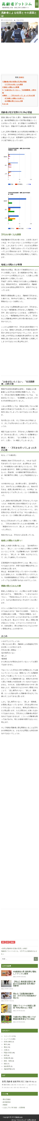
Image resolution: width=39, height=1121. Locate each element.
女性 (4, 1081)
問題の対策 (8, 1053)
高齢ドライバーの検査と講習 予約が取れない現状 (24, 1006)
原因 (3, 942)
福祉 (5, 1064)
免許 (18, 1087)
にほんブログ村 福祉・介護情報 (14, 1107)
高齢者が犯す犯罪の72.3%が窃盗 (14, 82)
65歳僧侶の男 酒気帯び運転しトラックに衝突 (24, 972)
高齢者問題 (20, 20)
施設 (30, 1085)
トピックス (8, 1036)
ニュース (7, 1039)
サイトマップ (21, 1120)
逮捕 (15, 1081)
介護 (5, 1050)
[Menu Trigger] (37, 4)
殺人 (12, 1087)
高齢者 (12, 942)
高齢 (27, 1082)
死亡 (23, 1082)
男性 (19, 1081)
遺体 (23, 1085)
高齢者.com (18, 1117)
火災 (27, 1087)
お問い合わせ (31, 1120)
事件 (5, 1044)
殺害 (15, 1087)
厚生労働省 (7, 1099)
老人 (35, 1085)
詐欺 (15, 1085)
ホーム (26, 1085)
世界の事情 (8, 1042)
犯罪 (7, 942)
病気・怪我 (8, 1061)
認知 (7, 1087)
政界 (5, 1055)
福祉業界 (7, 1066)
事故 (5, 1047)
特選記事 (7, 1058)
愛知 (21, 1087)
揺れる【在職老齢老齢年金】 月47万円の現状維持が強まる (24, 995)
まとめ (5, 104)
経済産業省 (7, 1102)
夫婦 (5, 1087)
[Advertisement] (19, 58)
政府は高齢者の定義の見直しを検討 (14, 948)
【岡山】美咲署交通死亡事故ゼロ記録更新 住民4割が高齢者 (24, 983)
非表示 (21, 77)
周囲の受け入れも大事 (14, 101)
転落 (24, 1087)
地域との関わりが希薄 (10, 87)
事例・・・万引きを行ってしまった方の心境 (18, 95)
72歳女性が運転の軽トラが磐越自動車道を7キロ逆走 (24, 1018)
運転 (8, 1085)
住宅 (19, 1085)
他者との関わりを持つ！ (14, 98)
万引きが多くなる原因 (14, 84)
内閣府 (5, 1105)
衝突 (5, 1085)
